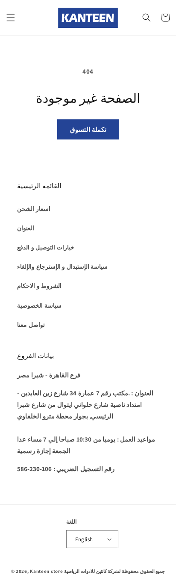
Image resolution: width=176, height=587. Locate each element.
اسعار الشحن (33, 209)
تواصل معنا (31, 325)
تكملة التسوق (88, 129)
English (84, 539)
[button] (10, 17)
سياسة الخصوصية (39, 305)
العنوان (25, 228)
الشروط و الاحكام (39, 286)
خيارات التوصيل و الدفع (45, 247)
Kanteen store (46, 571)
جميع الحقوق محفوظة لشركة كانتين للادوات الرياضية (114, 571)
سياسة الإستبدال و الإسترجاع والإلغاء (62, 266)
